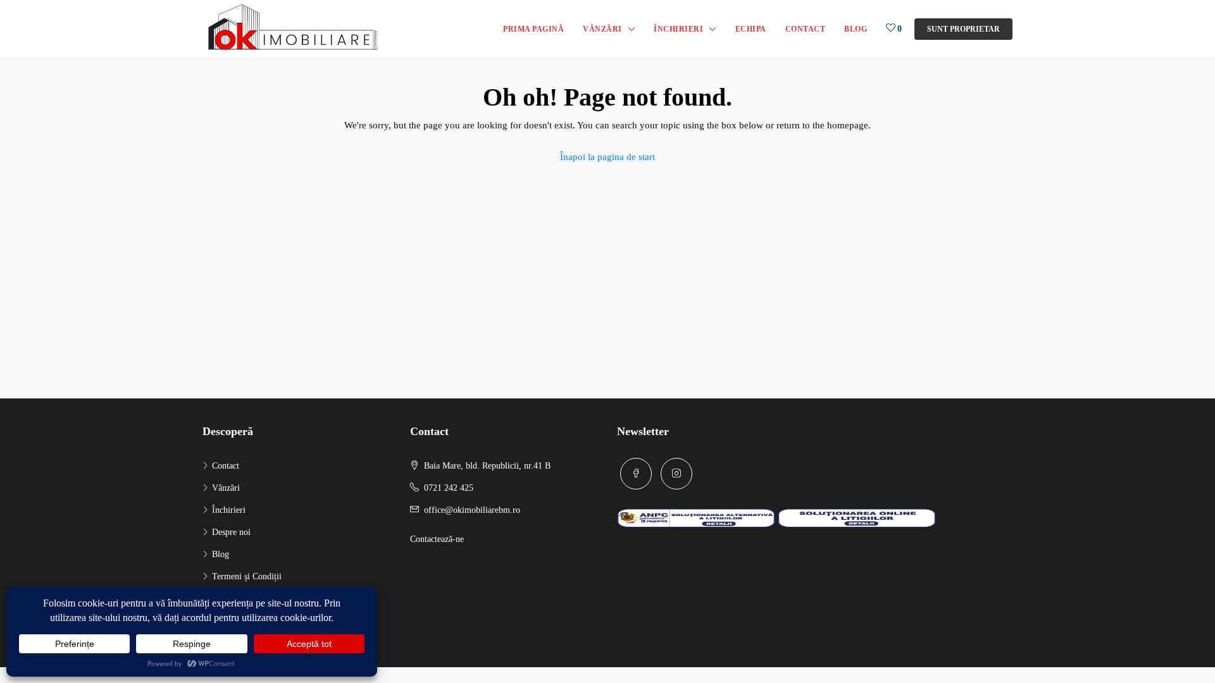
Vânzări (602, 29)
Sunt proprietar (963, 29)
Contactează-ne (437, 539)
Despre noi (231, 532)
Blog (855, 29)
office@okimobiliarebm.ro (472, 510)
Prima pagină (533, 29)
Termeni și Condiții (247, 576)
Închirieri (678, 29)
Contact (805, 29)
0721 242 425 (448, 488)
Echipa (750, 29)
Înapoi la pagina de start (607, 157)
